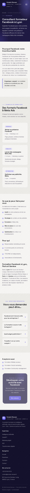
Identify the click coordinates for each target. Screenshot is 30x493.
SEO (3, 443)
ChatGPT (4, 437)
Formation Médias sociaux (12, 362)
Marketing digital (6, 440)
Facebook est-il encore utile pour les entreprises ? (13, 317)
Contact (4, 463)
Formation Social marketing (13, 365)
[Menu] (26, 4)
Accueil (4, 12)
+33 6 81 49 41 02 (7, 471)
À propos (4, 460)
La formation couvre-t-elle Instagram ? (13, 326)
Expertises (5, 457)
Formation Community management (15, 368)
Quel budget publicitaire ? (12, 334)
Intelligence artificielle (8, 434)
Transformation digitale (8, 446)
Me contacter (15, 398)
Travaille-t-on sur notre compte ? (12, 342)
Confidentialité (15, 489)
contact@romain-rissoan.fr (9, 474)
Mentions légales (6, 489)
